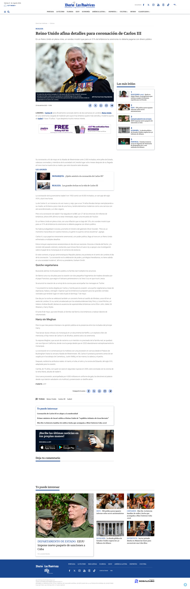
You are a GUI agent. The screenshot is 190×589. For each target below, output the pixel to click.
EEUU (77, 11)
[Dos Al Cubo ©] (144, 582)
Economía (86, 11)
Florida (70, 11)
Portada (50, 11)
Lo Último (60, 11)
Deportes (112, 11)
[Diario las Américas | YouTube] (158, 5)
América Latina (98, 11)
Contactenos (103, 570)
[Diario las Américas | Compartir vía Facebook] (90, 106)
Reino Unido (106, 113)
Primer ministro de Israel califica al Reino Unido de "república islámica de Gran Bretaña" (73, 418)
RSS (111, 570)
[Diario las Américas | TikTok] (168, 5)
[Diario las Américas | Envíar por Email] (106, 106)
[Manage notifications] (185, 584)
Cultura (123, 11)
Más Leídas (92, 564)
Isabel (40, 119)
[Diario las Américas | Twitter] (148, 5)
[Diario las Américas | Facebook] (143, 5)
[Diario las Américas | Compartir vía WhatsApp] (101, 106)
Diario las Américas (42, 23)
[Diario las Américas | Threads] (163, 5)
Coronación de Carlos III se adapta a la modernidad (57, 413)
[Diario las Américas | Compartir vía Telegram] (112, 106)
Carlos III (48, 113)
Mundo (133, 11)
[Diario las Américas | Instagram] (153, 5)
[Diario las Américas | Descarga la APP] (48, 447)
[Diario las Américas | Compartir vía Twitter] (95, 106)
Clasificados (143, 11)
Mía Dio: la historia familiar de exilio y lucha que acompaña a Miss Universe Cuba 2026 (72, 423)
